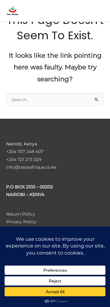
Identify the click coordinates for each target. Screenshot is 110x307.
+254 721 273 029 (24, 159)
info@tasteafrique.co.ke (31, 167)
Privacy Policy (21, 221)
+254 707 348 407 (24, 151)
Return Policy (20, 214)
